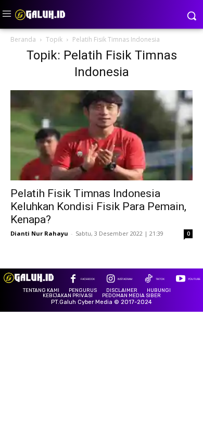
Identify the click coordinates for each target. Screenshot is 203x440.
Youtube (194, 278)
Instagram (125, 278)
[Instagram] (110, 279)
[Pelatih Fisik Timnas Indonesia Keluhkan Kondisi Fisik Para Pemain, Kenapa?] (101, 135)
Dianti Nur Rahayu (39, 233)
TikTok (160, 278)
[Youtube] (180, 279)
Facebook (88, 278)
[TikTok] (148, 279)
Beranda (23, 39)
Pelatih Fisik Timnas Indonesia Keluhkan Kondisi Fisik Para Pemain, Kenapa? (98, 206)
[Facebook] (73, 279)
